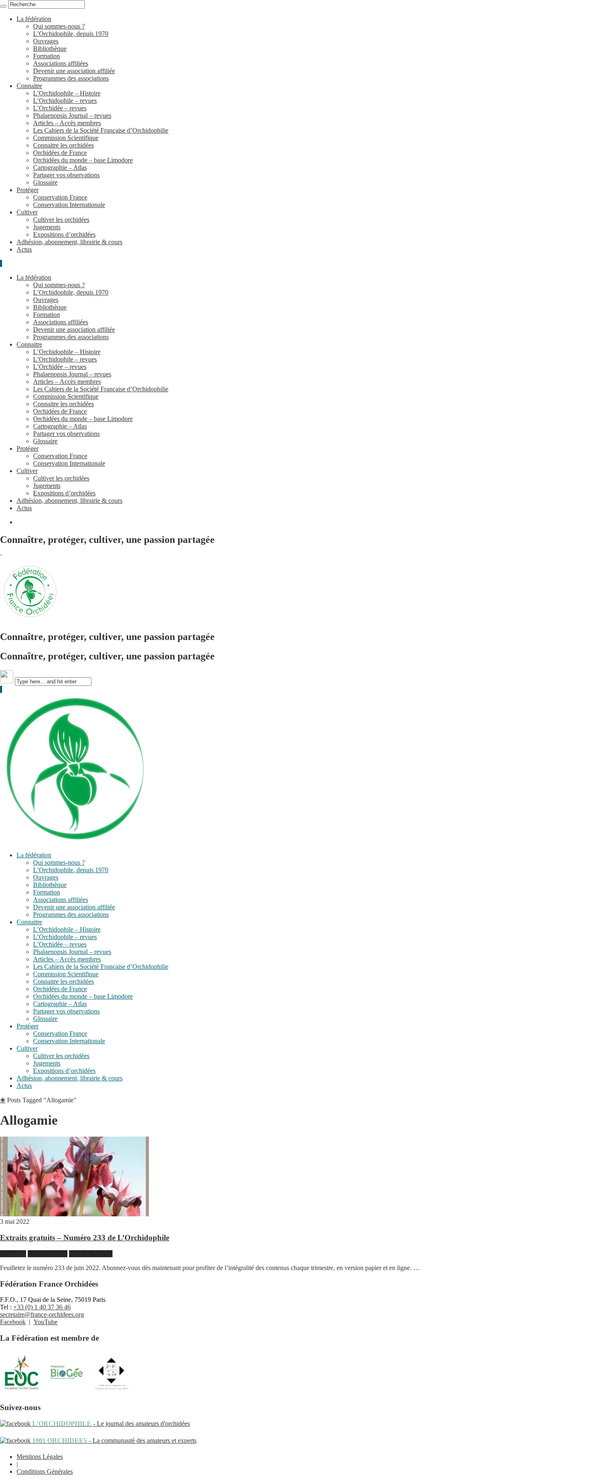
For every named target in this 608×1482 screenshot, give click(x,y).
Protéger (27, 189)
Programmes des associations (71, 78)
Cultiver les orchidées (61, 219)
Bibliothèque (50, 48)
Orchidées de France (60, 152)
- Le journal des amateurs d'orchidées (110, 1423)
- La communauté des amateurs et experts (113, 1440)
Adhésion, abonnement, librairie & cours (69, 241)
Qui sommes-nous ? (59, 26)
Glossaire (45, 182)
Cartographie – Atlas (60, 167)
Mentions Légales (40, 1456)
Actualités (13, 1253)
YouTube (45, 1321)
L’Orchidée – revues (59, 108)
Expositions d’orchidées (64, 234)
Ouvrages (45, 41)
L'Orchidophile (47, 1253)
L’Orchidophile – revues (65, 100)
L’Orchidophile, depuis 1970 (70, 33)
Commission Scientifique (65, 137)
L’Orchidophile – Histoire (67, 93)
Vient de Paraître (91, 1253)
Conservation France (60, 197)
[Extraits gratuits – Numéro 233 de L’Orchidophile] (74, 1214)
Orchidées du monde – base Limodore (83, 160)
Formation (46, 55)
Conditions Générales (45, 1471)
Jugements (46, 227)
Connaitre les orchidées (63, 145)
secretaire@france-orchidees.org (42, 1314)
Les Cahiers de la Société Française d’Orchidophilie (100, 130)
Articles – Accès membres (67, 122)
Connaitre (29, 85)
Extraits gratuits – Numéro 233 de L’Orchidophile (84, 1237)
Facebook (13, 1321)
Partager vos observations (66, 174)
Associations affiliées (60, 63)
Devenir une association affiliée (74, 70)
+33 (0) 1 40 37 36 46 (42, 1307)
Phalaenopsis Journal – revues (72, 115)
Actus (24, 249)
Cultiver (27, 212)
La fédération (34, 18)
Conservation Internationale (69, 204)
